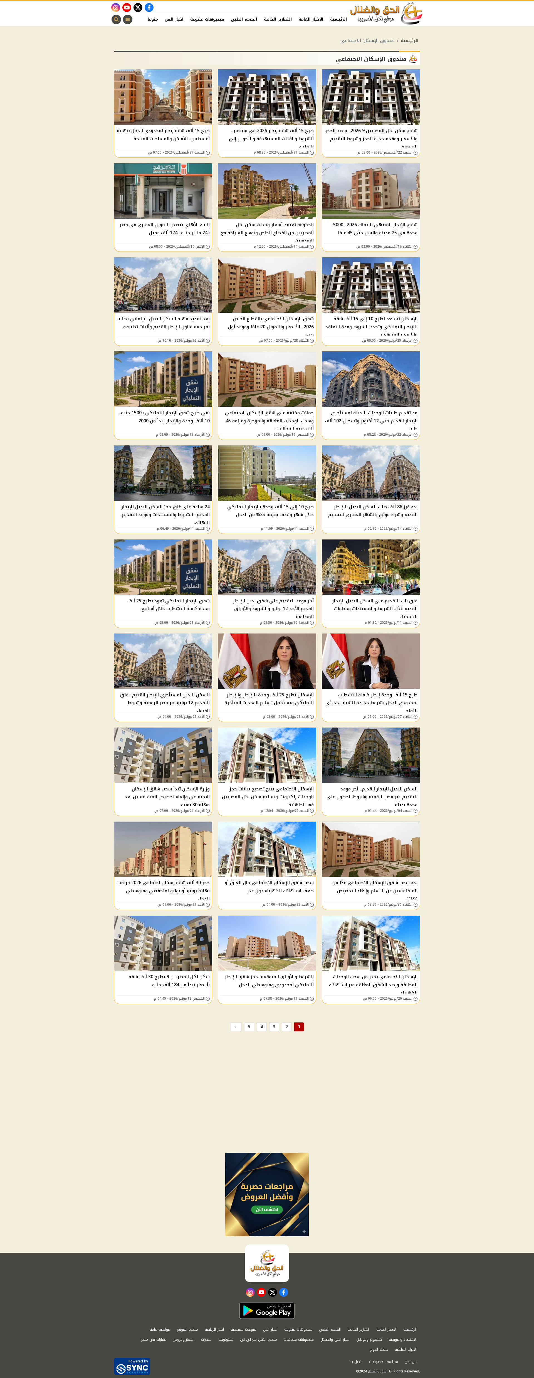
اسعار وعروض (183, 1339)
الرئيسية (338, 19)
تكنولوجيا (225, 1339)
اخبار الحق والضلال (335, 1339)
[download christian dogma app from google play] (267, 1310)
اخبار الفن (174, 19)
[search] (116, 19)
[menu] (128, 19)
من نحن (411, 1361)
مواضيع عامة (160, 1329)
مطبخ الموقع (187, 1329)
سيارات (206, 1339)
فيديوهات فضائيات (299, 1339)
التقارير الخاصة (278, 19)
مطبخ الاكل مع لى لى (258, 1339)
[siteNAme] (386, 13)
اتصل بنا (355, 1361)
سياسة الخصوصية (383, 1361)
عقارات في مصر (153, 1339)
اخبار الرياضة (214, 1329)
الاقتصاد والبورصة (403, 1339)
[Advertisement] (267, 1111)
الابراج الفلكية (406, 1349)
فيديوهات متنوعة (207, 19)
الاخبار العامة (311, 19)
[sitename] (267, 1263)
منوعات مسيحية (243, 1329)
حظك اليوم (379, 1349)
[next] (235, 1026)
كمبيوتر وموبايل (369, 1339)
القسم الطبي (244, 19)
